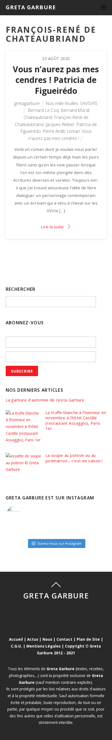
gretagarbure (27, 103)
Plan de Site (88, 639)
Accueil (16, 639)
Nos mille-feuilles (62, 103)
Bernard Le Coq (43, 110)
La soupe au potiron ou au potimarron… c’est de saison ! (74, 458)
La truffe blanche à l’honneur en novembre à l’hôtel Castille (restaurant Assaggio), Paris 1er (75, 420)
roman (73, 131)
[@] (22, 513)
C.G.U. (16, 646)
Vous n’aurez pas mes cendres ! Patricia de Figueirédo (56, 80)
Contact (64, 639)
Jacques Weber (59, 124)
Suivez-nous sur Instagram (59, 543)
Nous (47, 639)
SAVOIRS (89, 103)
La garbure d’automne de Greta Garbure (45, 400)
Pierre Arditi (54, 131)
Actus (32, 639)
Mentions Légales (43, 646)
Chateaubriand (38, 117)
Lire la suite (52, 226)
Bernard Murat (75, 110)
